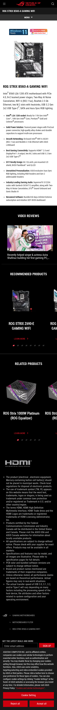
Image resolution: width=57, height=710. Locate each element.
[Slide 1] (14, 345)
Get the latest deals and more (17, 641)
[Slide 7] (39, 345)
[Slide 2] (18, 345)
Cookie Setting (28, 695)
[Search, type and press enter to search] (53, 4)
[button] (4, 4)
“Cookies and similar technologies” (30, 688)
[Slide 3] (22, 345)
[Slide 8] (43, 345)
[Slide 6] (35, 345)
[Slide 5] (31, 345)
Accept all (42, 703)
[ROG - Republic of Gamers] (28, 4)
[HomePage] (4, 615)
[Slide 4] (26, 345)
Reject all (15, 703)
